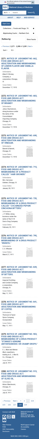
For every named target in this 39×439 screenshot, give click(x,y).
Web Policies (6, 425)
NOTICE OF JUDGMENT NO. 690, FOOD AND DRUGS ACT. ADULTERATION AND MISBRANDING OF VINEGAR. (19, 139)
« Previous (5, 46)
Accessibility (25, 427)
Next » (30, 46)
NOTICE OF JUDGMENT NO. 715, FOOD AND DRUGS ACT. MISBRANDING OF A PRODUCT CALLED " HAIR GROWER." (19, 171)
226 (9, 405)
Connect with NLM (8, 412)
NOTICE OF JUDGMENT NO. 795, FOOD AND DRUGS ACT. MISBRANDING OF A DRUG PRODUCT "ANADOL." (19, 239)
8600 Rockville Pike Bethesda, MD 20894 (28, 416)
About (10, 18)
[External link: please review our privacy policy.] (4, 416)
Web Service (29, 18)
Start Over (6, 24)
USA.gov (25, 436)
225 (3, 405)
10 (13, 50)
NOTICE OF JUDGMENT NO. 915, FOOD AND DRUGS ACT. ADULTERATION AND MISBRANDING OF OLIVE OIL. (19, 375)
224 (32, 401)
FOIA (4, 427)
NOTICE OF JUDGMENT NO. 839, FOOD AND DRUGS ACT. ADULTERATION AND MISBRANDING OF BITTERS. (19, 271)
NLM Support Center (28, 425)
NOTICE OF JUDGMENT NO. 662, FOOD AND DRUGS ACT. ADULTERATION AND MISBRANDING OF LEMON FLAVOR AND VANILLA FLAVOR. (19, 63)
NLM (12, 436)
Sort (4, 50)
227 (14, 405)
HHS (20, 436)
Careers (23, 429)
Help (19, 18)
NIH (16, 436)
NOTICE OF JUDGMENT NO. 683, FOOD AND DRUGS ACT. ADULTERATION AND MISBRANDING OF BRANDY (19, 99)
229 (25, 405)
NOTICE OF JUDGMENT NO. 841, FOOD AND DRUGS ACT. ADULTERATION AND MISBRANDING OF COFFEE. (19, 305)
